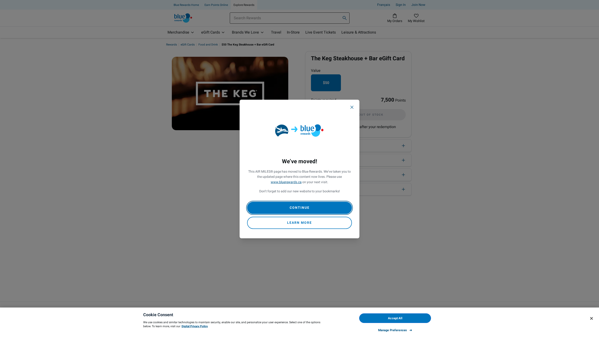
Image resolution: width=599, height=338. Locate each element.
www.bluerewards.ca (286, 182)
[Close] (352, 107)
